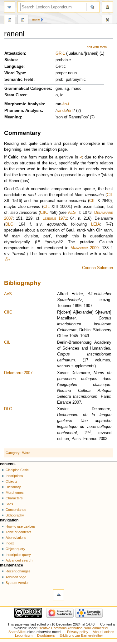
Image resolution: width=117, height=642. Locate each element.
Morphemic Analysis (24, 104)
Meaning (12, 117)
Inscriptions (14, 476)
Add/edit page (16, 577)
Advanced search (19, 560)
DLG (9, 224)
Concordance (16, 509)
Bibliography (22, 283)
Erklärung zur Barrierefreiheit (81, 635)
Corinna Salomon (97, 268)
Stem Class (15, 95)
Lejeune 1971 (54, 218)
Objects (11, 481)
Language (13, 66)
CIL (110, 195)
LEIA (95, 224)
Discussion (22, 20)
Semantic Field (18, 79)
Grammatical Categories (27, 88)
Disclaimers (46, 635)
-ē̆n (64, 104)
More (36, 19)
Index (10, 543)
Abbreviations (16, 537)
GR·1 (60, 53)
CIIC (44, 212)
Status (10, 60)
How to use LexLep (20, 526)
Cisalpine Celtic (17, 470)
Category (13, 453)
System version (17, 583)
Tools (107, 20)
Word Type (14, 73)
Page (9, 20)
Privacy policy (77, 632)
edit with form (97, 47)
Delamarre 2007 (18, 373)
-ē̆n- (7, 260)
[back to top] (58, 594)
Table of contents (19, 532)
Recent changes (18, 571)
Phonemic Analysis (23, 110)
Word (26, 453)
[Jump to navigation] (9, 7)
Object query (15, 549)
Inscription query (18, 555)
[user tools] (107, 7)
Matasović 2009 (85, 248)
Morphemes (15, 492)
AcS (72, 212)
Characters (14, 498)
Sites (9, 504)
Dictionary (13, 487)
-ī (68, 104)
